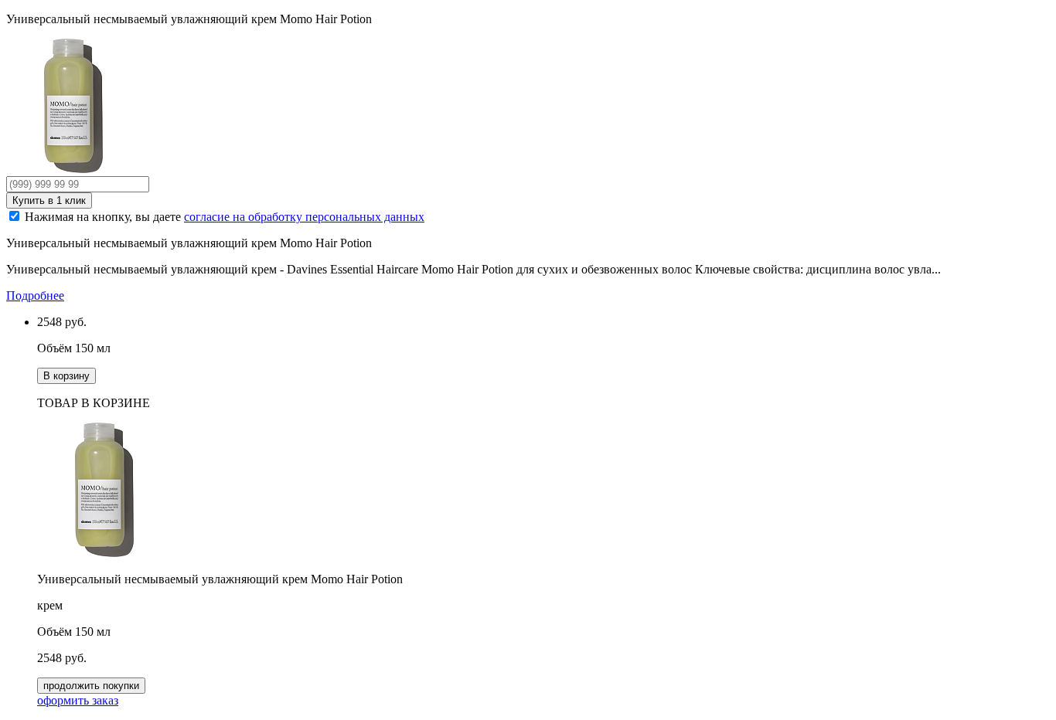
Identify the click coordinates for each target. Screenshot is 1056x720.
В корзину (66, 376)
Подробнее (35, 295)
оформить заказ (77, 700)
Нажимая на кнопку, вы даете (224, 216)
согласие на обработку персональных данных (304, 216)
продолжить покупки (91, 685)
